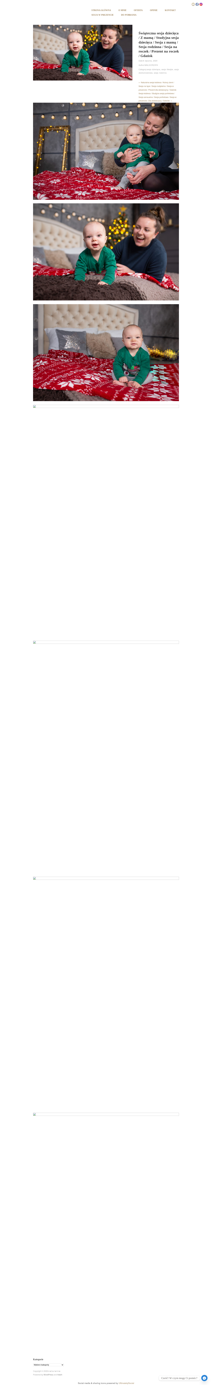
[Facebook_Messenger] (204, 1378)
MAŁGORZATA (151, 65)
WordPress (48, 1374)
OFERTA (138, 10)
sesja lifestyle (167, 69)
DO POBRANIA (128, 15)
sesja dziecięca (153, 69)
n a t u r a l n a (54, 1371)
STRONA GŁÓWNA (101, 10)
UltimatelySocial (126, 1383)
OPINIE (154, 10)
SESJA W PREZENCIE (102, 15)
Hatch (59, 1374)
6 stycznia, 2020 (150, 60)
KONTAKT (170, 10)
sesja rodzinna (160, 72)
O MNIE (122, 10)
